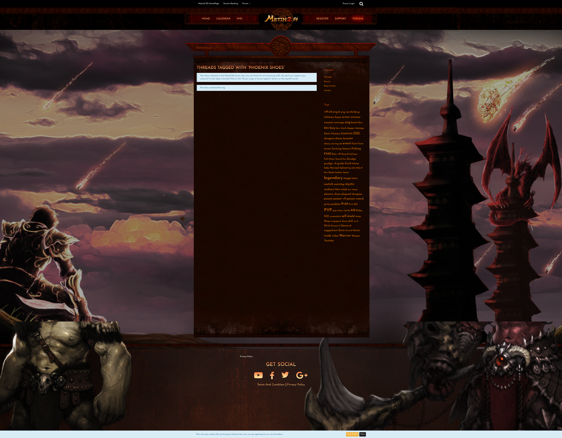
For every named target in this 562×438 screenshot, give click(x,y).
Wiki (239, 18)
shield (351, 216)
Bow (360, 122)
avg (347, 122)
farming (336, 149)
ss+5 (356, 221)
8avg (357, 112)
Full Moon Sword (333, 159)
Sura (341, 230)
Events (327, 81)
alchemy (329, 117)
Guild (348, 163)
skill (350, 221)
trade (327, 235)
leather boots (342, 172)
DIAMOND (347, 134)
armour (356, 117)
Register (322, 18)
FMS (327, 154)
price (327, 204)
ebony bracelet (344, 138)
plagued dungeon (351, 194)
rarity (346, 210)
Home (206, 18)
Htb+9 (359, 168)
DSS (356, 133)
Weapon (356, 236)
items (331, 172)
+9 (326, 112)
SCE (326, 216)
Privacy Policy (296, 384)
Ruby (359, 210)
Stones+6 (346, 225)
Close (362, 434)
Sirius (345, 221)
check (343, 128)
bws (338, 128)
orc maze (352, 189)
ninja (344, 189)
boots (354, 122)
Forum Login (349, 3)
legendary (333, 178)
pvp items (338, 210)
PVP (328, 210)
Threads (327, 77)
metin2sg (339, 184)
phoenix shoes (332, 194)
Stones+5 (335, 226)
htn (326, 172)
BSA (326, 128)
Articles (327, 90)
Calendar (223, 18)
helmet (355, 163)
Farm (360, 144)
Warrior (345, 235)
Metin (355, 178)
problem (336, 204)
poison (328, 198)
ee (340, 143)
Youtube (329, 240)
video (335, 236)
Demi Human (332, 133)
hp (349, 168)
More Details (352, 434)
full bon (353, 154)
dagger (351, 128)
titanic (356, 230)
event (347, 143)
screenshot (335, 216)
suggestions (331, 230)
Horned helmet (339, 168)
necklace (329, 189)
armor (346, 117)
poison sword (355, 198)
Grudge (351, 159)
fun (344, 159)
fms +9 (336, 154)
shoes (358, 216)
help (326, 168)
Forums (358, 18)
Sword (348, 230)
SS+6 (327, 225)
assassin (329, 122)
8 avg (334, 111)
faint (354, 143)
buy (332, 128)
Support (340, 18)
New (337, 189)
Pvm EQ (353, 204)
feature (346, 149)
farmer (327, 149)
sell (344, 216)
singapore (336, 221)
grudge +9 (330, 163)
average (339, 122)
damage (359, 128)
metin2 (328, 184)
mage (347, 178)
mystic (349, 184)
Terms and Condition (271, 384)
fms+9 (345, 154)
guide (340, 163)
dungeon (329, 138)
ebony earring (331, 144)
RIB (353, 210)
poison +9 (339, 198)
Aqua (338, 117)
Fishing (356, 148)
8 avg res (343, 112)
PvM (344, 204)
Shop (327, 221)
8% (351, 112)
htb (353, 168)
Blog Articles (330, 86)
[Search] (361, 3)
